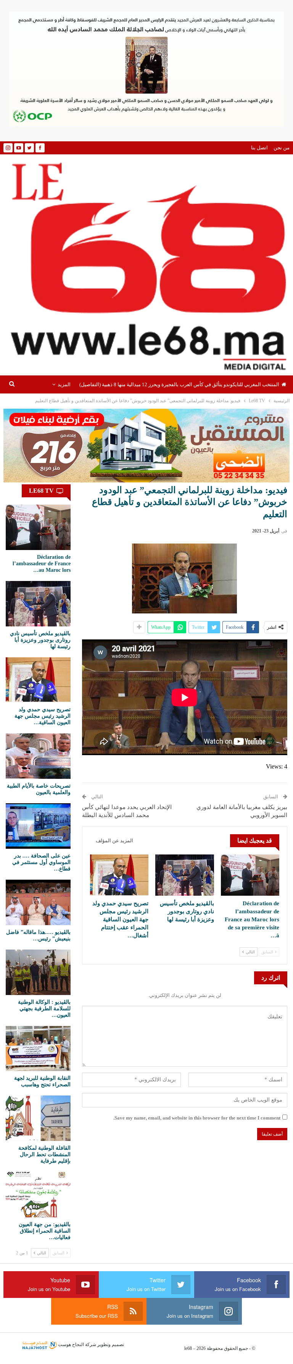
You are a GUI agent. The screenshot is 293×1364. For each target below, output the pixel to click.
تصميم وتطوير (110, 1344)
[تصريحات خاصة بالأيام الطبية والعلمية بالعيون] (38, 756)
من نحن (282, 147)
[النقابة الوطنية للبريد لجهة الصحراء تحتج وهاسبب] (38, 1048)
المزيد (64, 384)
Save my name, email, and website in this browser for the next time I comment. (196, 1118)
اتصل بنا (259, 147)
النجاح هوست (70, 1344)
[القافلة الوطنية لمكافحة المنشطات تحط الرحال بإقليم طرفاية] (38, 1118)
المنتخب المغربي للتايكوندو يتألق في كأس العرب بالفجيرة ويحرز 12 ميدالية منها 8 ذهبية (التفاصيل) (179, 384)
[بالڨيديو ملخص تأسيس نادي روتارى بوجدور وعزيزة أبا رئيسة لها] (184, 874)
